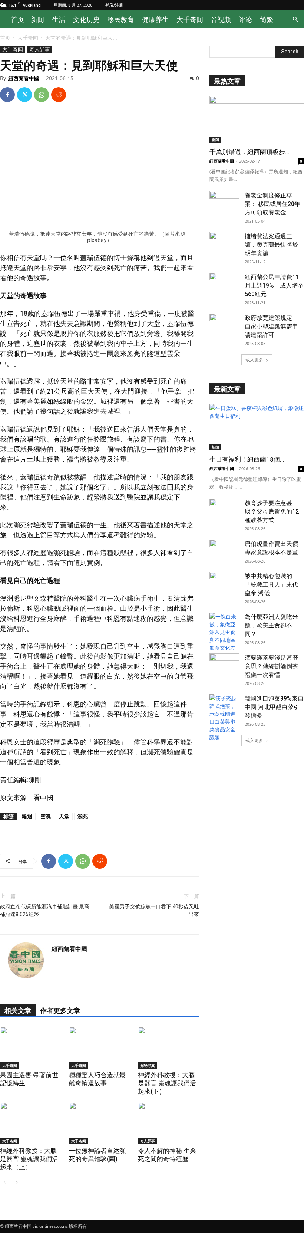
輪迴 (27, 816)
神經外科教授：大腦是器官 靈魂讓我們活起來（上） (29, 1159)
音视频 (221, 19)
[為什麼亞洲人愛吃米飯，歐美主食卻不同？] (224, 636)
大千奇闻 (189, 19)
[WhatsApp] (41, 94)
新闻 (37, 19)
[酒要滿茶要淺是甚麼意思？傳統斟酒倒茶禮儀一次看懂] (224, 663)
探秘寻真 (147, 1065)
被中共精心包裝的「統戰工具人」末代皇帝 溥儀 (271, 585)
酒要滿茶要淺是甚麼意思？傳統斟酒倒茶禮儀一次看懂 (271, 666)
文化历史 (86, 19)
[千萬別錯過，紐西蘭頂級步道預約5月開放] (256, 119)
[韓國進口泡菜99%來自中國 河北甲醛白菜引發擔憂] (224, 717)
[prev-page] (4, 1182)
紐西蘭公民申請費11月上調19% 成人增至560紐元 (274, 285)
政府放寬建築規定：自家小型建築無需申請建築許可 (271, 326)
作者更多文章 (60, 1010)
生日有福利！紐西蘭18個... (246, 459)
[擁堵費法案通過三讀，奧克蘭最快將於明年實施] (224, 242)
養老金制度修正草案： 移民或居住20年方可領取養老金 (272, 204)
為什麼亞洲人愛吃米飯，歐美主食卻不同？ (271, 625)
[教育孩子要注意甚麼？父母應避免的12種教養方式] (224, 509)
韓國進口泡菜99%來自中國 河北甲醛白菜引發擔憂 (274, 707)
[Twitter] (24, 94)
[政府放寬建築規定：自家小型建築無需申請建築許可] (224, 324)
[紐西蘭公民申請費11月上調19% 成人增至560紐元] (224, 283)
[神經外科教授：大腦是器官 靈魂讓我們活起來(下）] (168, 1048)
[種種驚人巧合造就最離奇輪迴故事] (99, 1048)
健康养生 (155, 19)
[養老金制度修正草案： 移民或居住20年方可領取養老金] (224, 201)
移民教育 (121, 19)
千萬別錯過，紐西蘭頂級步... (249, 151)
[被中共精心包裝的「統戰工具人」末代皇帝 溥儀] (224, 582)
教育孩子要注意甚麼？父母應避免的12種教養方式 (272, 511)
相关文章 (17, 1010)
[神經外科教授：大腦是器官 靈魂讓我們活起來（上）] (30, 1123)
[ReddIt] (58, 94)
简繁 (266, 19)
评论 (245, 19)
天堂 (64, 816)
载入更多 (254, 360)
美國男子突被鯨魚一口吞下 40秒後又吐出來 (154, 910)
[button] (295, 19)
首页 (17, 19)
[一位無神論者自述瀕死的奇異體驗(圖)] (99, 1123)
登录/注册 (114, 5)
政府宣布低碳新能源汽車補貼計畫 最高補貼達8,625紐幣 (44, 910)
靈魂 (45, 816)
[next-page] (16, 1182)
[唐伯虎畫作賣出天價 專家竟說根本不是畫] (224, 550)
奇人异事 (39, 49)
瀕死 (82, 816)
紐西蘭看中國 (23, 78)
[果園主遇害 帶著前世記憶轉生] (30, 1048)
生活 (58, 19)
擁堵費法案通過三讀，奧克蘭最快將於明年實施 (271, 245)
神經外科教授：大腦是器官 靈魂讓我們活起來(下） (167, 1083)
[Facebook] (7, 94)
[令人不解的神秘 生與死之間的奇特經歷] (168, 1123)
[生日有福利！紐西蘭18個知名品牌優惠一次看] (256, 427)
